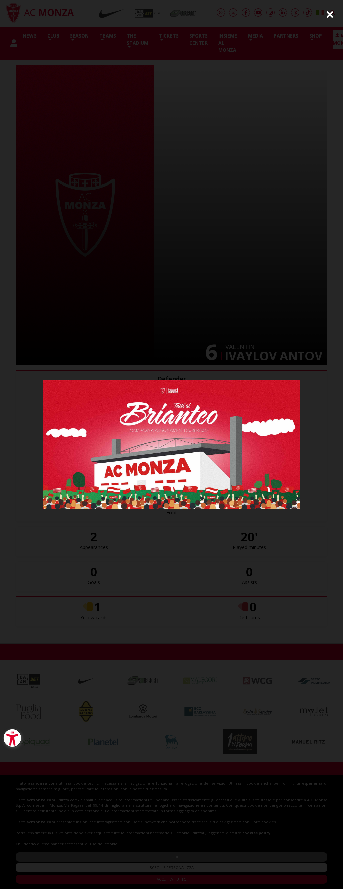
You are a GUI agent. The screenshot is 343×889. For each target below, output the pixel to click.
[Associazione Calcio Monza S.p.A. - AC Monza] (171, 444)
